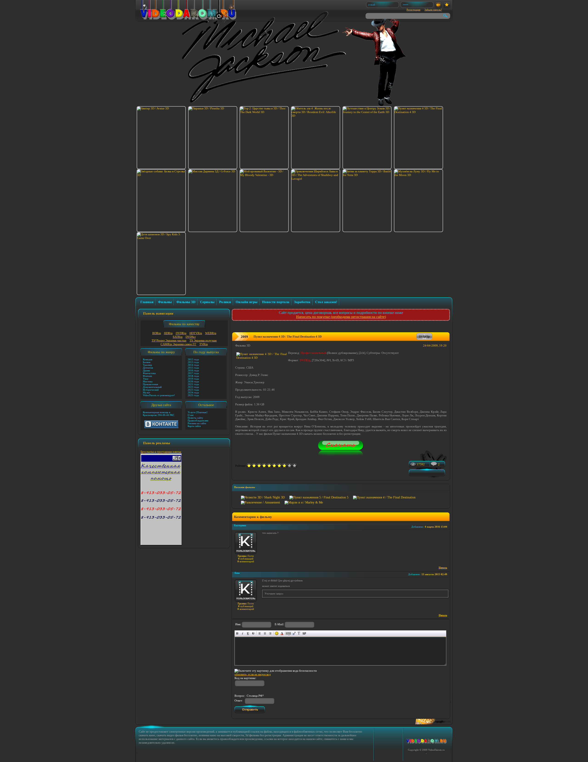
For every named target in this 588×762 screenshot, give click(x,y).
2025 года (193, 395)
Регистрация (413, 9)
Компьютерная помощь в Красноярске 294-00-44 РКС (158, 413)
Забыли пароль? (433, 9)
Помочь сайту (195, 417)
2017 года (193, 373)
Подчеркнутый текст (248, 633)
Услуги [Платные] (197, 412)
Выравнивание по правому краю (270, 633)
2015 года (193, 367)
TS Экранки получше (203, 340)
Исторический (151, 389)
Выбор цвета (282, 633)
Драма (146, 370)
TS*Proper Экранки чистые (169, 340)
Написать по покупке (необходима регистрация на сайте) (341, 317)
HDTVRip (195, 333)
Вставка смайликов (276, 633)
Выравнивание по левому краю (259, 633)
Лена (237, 573)
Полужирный (237, 633)
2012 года (193, 359)
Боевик (146, 362)
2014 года (193, 365)
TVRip (203, 344)
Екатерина (240, 525)
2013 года (193, 362)
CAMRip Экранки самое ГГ (178, 344)
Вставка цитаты (293, 633)
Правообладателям (198, 420)
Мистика (148, 381)
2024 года (193, 392)
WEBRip (210, 333)
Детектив (148, 367)
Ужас (146, 378)
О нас (191, 415)
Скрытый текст (288, 633)
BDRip (156, 333)
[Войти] (438, 5)
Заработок (302, 302)
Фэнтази (147, 376)
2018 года (193, 376)
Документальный (152, 387)
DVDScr (191, 336)
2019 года (193, 378)
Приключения (150, 384)
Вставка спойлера (304, 633)
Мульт (146, 392)
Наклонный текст (242, 633)
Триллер (147, 365)
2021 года (193, 384)
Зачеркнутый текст (253, 633)
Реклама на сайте (197, 423)
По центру (265, 633)
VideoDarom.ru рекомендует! (159, 395)
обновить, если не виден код (253, 674)
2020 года (193, 381)
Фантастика (149, 373)
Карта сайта (194, 426)
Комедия (147, 359)
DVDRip (181, 333)
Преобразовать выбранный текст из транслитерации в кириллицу (299, 633)
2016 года (193, 370)
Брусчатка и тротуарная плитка (161, 451)
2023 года (193, 389)
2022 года (193, 387)
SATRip (178, 336)
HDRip (168, 333)
